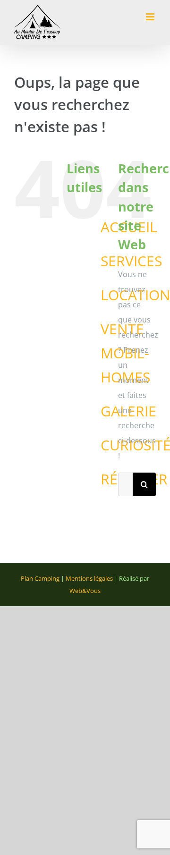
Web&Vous (85, 590)
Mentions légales (89, 578)
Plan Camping (40, 578)
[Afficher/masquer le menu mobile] (151, 17)
